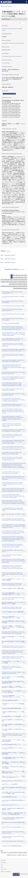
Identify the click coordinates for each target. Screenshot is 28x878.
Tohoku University (6, 62)
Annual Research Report (9, 255)
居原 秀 (3, 79)
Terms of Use (4, 869)
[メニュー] (26, 2)
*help (11, 97)
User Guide (3, 862)
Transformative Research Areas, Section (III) (11, 56)
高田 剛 (3, 77)
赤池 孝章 (4, 69)
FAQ (2, 864)
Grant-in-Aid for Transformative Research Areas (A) (13, 43)
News (2, 867)
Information (3, 860)
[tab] (14, 269)
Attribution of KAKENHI (6, 871)
